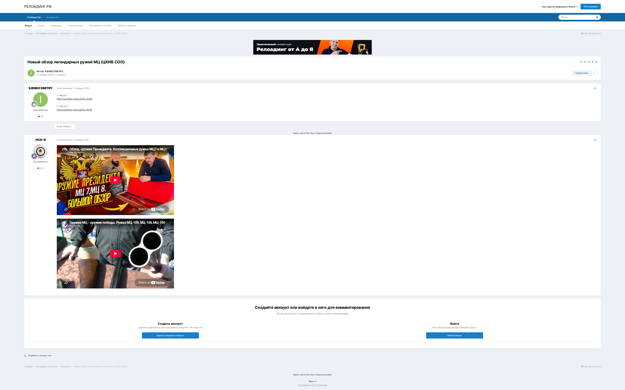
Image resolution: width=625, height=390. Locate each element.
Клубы (41, 25)
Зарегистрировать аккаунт (170, 335)
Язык (312, 381)
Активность (53, 17)
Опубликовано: (73, 88)
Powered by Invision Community (312, 385)
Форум (28, 25)
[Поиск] (597, 17)
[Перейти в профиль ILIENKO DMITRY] (31, 73)
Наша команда (75, 25)
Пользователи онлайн (100, 25)
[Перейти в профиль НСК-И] (40, 151)
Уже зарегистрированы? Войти (559, 6)
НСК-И (40, 139)
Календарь (56, 25)
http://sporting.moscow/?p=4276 (74, 109)
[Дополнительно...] (595, 88)
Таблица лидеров (127, 25)
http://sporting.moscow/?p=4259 (74, 98)
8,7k (41, 168)
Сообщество (34, 17)
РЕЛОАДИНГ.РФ (37, 6)
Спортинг (61, 74)
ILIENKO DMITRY (54, 71)
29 (41, 116)
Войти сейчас (454, 335)
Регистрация (590, 6)
